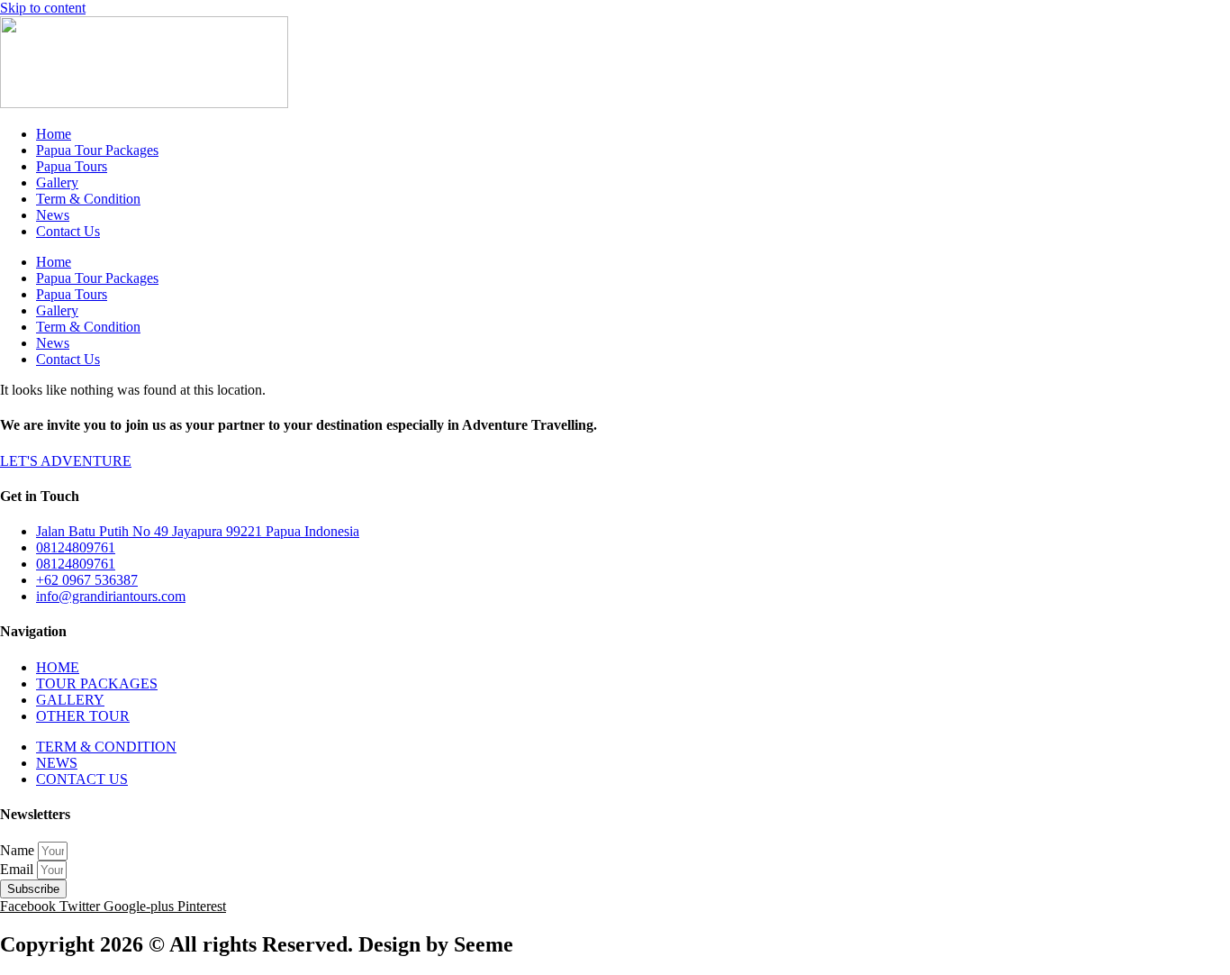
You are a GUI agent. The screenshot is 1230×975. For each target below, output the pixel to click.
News (52, 215)
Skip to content (43, 7)
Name (19, 850)
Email (18, 869)
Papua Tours (71, 166)
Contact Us (68, 231)
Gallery (57, 182)
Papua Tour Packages (97, 150)
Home (53, 133)
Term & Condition (88, 198)
